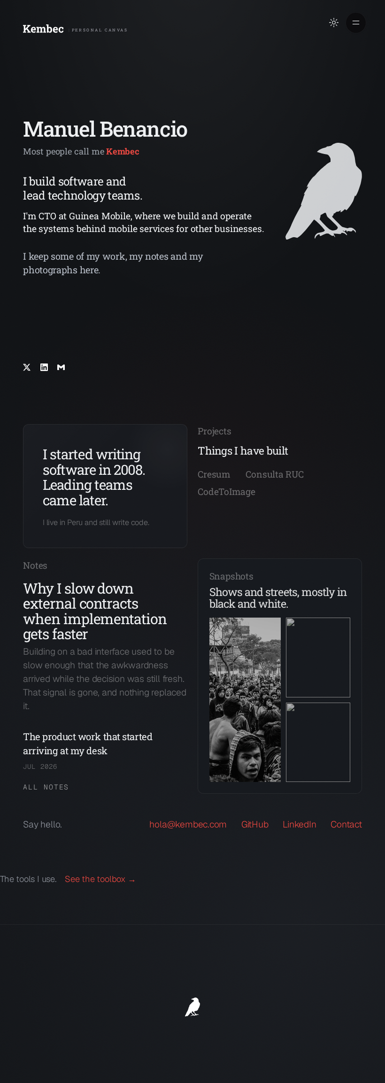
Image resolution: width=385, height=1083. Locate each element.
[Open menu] (356, 22)
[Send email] (61, 367)
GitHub (255, 824)
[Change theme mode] (334, 22)
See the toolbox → (100, 879)
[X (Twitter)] (27, 367)
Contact (346, 824)
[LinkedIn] (44, 367)
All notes (46, 786)
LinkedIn (299, 824)
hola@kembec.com (188, 824)
